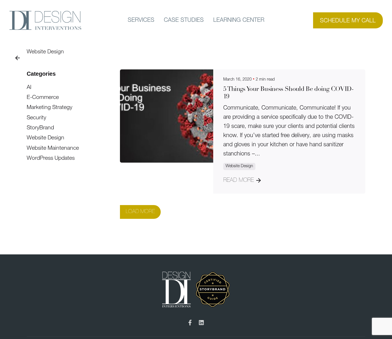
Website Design (45, 52)
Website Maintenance (53, 148)
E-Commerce (43, 97)
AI (29, 87)
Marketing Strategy (49, 107)
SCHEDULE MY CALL (348, 21)
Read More (238, 180)
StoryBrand (40, 128)
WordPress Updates (51, 158)
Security (36, 118)
